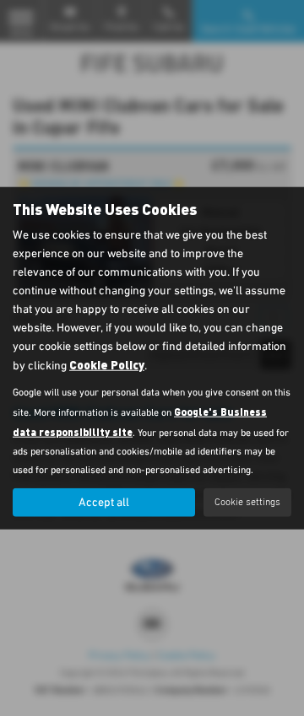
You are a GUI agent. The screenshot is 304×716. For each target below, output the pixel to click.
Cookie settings (247, 502)
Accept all (104, 503)
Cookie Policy (106, 365)
